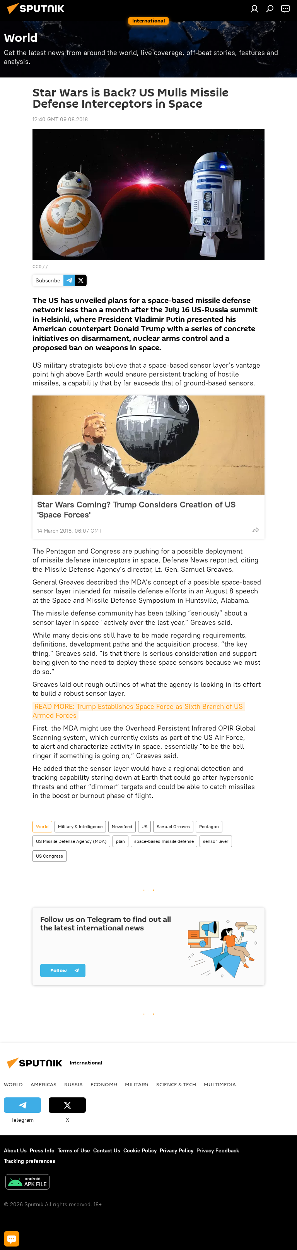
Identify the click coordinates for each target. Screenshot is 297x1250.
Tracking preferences (29, 1160)
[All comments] (11, 1239)
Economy (103, 1084)
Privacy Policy (176, 1150)
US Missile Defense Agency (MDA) (71, 841)
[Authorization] (254, 8)
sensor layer (216, 841)
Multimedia (220, 1084)
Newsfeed (122, 826)
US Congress (49, 856)
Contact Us (106, 1150)
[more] (255, 530)
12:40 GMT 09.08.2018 (60, 119)
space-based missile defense (164, 841)
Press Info (42, 1150)
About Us (15, 1150)
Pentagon (209, 826)
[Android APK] (27, 1183)
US (144, 826)
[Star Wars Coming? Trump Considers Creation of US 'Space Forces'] (148, 445)
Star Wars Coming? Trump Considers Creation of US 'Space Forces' (136, 509)
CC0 (36, 266)
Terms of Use (74, 1150)
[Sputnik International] (38, 15)
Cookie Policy (140, 1150)
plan (120, 841)
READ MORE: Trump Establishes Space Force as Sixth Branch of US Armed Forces (138, 711)
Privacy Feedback (217, 1150)
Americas (43, 1084)
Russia (73, 1084)
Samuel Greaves (173, 826)
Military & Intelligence (80, 826)
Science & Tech (176, 1084)
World (42, 826)
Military (136, 1084)
